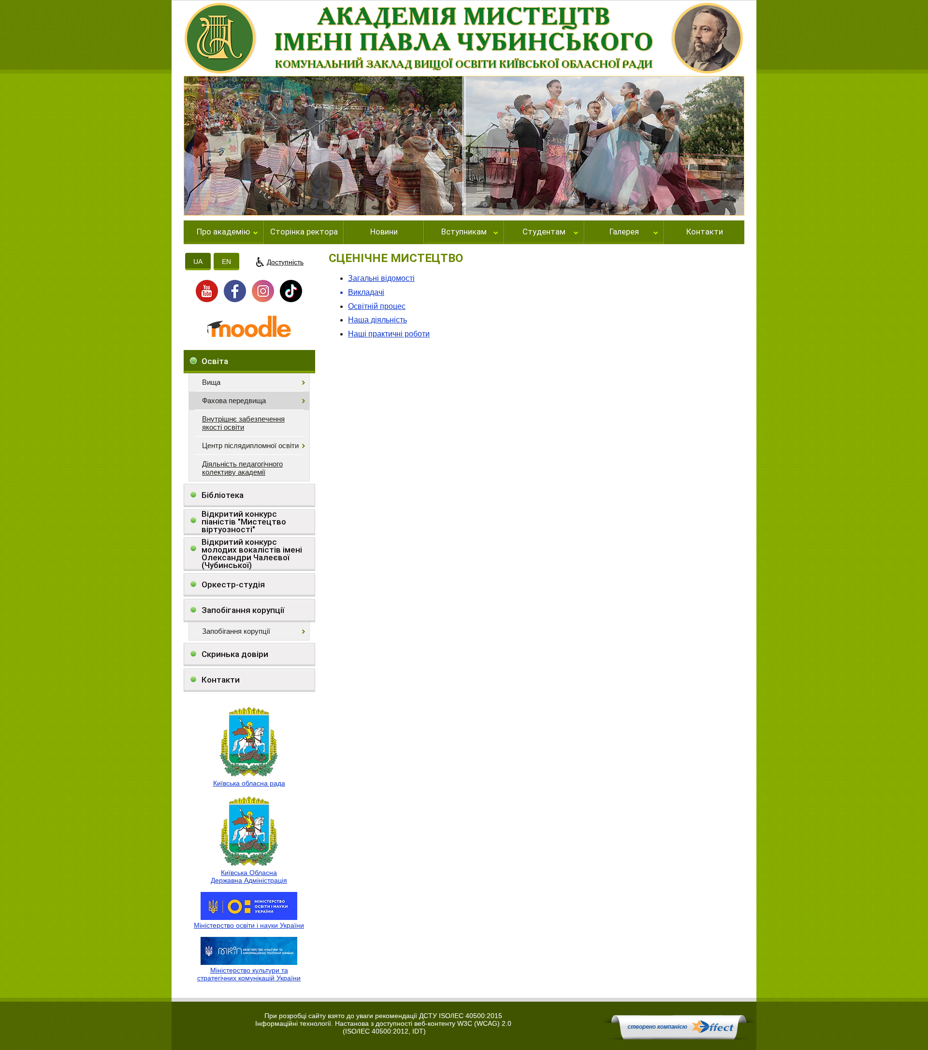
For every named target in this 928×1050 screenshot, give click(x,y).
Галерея (624, 232)
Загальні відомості (381, 278)
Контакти (704, 232)
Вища (211, 382)
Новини (384, 232)
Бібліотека (223, 495)
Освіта (215, 361)
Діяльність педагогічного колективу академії (242, 468)
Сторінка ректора (304, 232)
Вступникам (464, 232)
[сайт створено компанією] (678, 1037)
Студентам (544, 232)
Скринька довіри (235, 654)
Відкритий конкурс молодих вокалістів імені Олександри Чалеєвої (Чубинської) (252, 554)
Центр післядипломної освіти (250, 445)
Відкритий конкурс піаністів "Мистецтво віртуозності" (244, 522)
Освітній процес (377, 306)
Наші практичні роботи (389, 334)
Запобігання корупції (243, 610)
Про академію (223, 232)
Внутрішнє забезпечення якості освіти (243, 423)
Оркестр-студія (233, 584)
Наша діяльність (377, 320)
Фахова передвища (234, 400)
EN (226, 261)
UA (198, 261)
